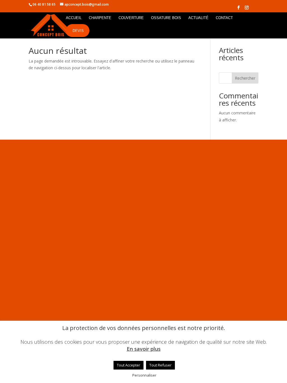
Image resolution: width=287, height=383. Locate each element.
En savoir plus (144, 349)
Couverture (131, 18)
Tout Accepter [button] (128, 365)
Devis (78, 31)
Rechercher (245, 78)
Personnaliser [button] (144, 375)
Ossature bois (166, 18)
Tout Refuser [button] (160, 365)
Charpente (100, 18)
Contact (224, 18)
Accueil (74, 18)
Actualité (198, 18)
